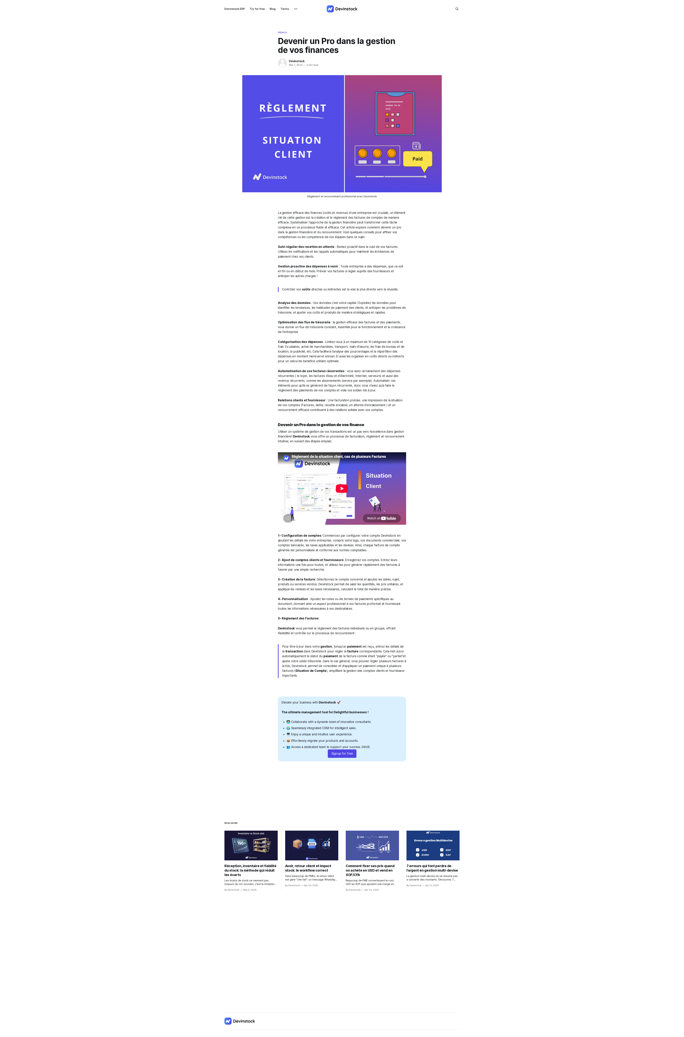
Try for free (257, 9)
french (282, 32)
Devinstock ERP (234, 9)
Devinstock (297, 61)
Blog (273, 9)
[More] (296, 9)
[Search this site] (457, 9)
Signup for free (342, 753)
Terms (285, 9)
